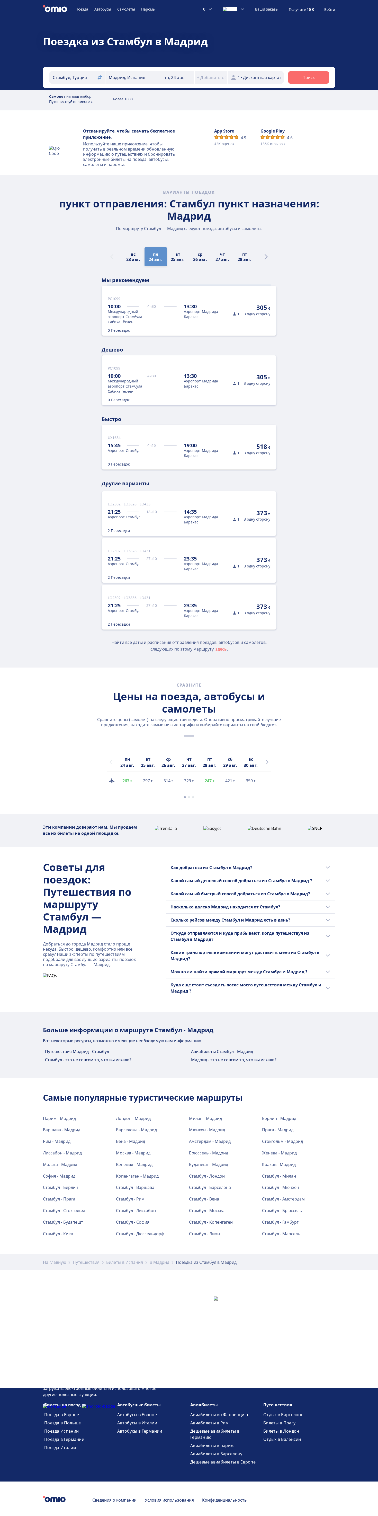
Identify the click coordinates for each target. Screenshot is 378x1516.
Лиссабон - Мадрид (62, 1153)
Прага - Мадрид (277, 1130)
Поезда (82, 9)
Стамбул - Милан (279, 1176)
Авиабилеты (204, 1405)
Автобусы (102, 9)
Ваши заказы (266, 9)
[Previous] (111, 762)
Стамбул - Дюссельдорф (140, 1234)
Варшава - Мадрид (61, 1130)
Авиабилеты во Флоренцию (219, 1414)
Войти (329, 9)
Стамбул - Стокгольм (64, 1210)
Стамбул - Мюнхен (280, 1187)
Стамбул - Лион (204, 1234)
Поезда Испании (61, 1431)
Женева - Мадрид (279, 1153)
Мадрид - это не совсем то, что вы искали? (233, 1060)
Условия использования (169, 1500)
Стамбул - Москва (206, 1210)
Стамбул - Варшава (135, 1187)
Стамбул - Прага (59, 1199)
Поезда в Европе (61, 1414)
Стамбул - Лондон (207, 1176)
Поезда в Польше (62, 1423)
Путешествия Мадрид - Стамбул (77, 1051)
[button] (177, 77)
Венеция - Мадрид (134, 1164)
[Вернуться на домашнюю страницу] (59, 9)
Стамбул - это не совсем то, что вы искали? (88, 1060)
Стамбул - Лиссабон (136, 1210)
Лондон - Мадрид (133, 1118)
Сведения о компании (114, 1500)
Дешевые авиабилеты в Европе (223, 1462)
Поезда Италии (60, 1447)
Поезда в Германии (64, 1439)
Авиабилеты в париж (212, 1445)
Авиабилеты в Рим (209, 1423)
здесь (221, 649)
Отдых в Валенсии (282, 1439)
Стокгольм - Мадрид (282, 1141)
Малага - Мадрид (60, 1164)
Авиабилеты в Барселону (216, 1454)
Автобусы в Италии (137, 1423)
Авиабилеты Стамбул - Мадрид (222, 1051)
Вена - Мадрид (130, 1141)
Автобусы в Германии (139, 1431)
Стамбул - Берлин (60, 1187)
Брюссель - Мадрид (208, 1153)
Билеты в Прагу (279, 1423)
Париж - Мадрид (59, 1118)
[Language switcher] (234, 9)
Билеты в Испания (124, 1262)
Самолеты (126, 9)
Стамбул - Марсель (281, 1234)
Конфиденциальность (224, 1500)
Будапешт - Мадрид (208, 1164)
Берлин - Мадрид (279, 1118)
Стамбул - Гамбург (280, 1222)
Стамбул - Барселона (210, 1187)
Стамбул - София (132, 1222)
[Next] (266, 256)
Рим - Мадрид (56, 1141)
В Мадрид (159, 1262)
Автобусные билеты (139, 1405)
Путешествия (86, 1262)
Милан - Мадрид (205, 1118)
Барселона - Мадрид (136, 1130)
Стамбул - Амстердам (283, 1199)
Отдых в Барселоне (283, 1414)
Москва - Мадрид (133, 1153)
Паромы (148, 9)
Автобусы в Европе (137, 1414)
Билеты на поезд (62, 1405)
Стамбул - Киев (58, 1234)
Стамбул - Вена (204, 1199)
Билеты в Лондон (281, 1431)
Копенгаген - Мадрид (137, 1176)
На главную (54, 1262)
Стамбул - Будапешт (63, 1222)
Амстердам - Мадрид (210, 1141)
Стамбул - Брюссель (282, 1210)
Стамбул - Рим (130, 1199)
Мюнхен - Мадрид (207, 1130)
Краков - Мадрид (279, 1164)
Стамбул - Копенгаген (211, 1222)
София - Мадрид (59, 1176)
